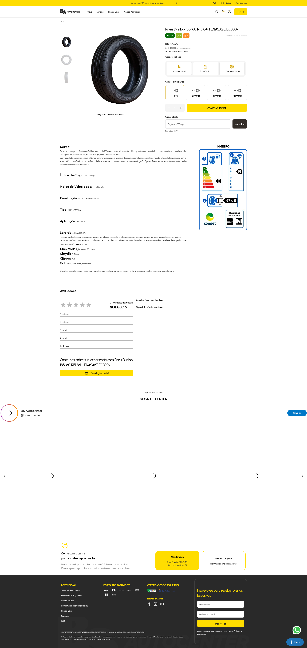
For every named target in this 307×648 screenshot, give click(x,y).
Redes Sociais (226, 3)
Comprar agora (216, 108)
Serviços (100, 11)
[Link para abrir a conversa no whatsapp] (223, 11)
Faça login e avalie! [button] (100, 373)
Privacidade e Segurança (71, 595)
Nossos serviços (67, 600)
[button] (132, 3)
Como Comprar (241, 3)
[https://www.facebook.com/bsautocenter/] (149, 604)
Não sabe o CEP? (171, 131)
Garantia (65, 615)
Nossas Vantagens (132, 11)
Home (62, 21)
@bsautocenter (153, 399)
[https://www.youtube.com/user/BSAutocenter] (162, 604)
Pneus (89, 11)
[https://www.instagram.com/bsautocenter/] (155, 604)
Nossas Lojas (113, 11)
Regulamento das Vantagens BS (74, 605)
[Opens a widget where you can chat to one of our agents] (295, 642)
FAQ (214, 3)
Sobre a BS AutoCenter (71, 590)
